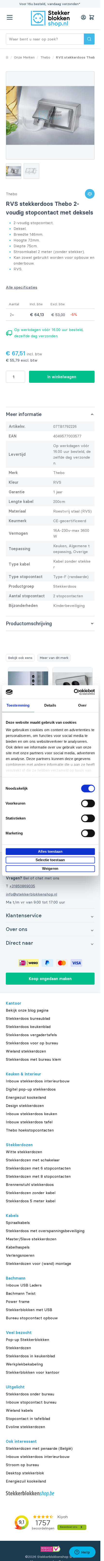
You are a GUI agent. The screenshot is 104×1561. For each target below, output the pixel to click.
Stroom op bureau (22, 1464)
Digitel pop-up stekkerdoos (31, 1089)
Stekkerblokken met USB (29, 1309)
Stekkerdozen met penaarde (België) (39, 1448)
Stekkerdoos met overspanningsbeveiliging (45, 1230)
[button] (50, 915)
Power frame (18, 1301)
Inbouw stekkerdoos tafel (29, 1121)
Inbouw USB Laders (24, 1285)
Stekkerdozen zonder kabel (30, 1192)
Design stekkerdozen (25, 1105)
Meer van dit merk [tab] (54, 658)
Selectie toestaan (50, 860)
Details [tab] (50, 705)
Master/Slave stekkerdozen (31, 1238)
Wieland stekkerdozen (26, 1051)
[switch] (88, 803)
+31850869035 (22, 886)
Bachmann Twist (21, 1293)
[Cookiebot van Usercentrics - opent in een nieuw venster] (73, 692)
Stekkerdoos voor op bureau (32, 1043)
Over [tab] (82, 705)
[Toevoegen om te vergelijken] (90, 194)
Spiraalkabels (18, 1222)
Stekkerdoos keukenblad (28, 1026)
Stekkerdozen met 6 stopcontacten (38, 1168)
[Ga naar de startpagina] (50, 19)
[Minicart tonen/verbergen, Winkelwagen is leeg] (92, 17)
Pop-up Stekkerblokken (27, 1339)
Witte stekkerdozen (24, 1151)
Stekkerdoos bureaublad (28, 1018)
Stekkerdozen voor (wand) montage (38, 1263)
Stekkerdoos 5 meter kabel (30, 1200)
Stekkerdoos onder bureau (30, 1394)
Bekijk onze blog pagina (27, 1010)
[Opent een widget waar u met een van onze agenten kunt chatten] (82, 1553)
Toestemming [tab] (18, 705)
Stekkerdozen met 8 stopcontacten (38, 1176)
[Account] (83, 17)
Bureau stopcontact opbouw (32, 1317)
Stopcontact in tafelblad (28, 1418)
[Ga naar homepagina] (7, 57)
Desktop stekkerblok (25, 1472)
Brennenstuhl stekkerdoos (30, 1184)
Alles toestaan (50, 851)
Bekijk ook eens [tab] (20, 658)
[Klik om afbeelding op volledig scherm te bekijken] (50, 115)
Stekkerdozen (18, 1347)
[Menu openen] (10, 17)
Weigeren (50, 868)
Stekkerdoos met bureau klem (33, 1059)
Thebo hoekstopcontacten (30, 1130)
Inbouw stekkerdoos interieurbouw (38, 1081)
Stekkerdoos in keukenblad (30, 1355)
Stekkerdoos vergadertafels (31, 1034)
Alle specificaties (21, 287)
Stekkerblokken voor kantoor (32, 1372)
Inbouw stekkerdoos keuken (31, 1113)
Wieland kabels (19, 1410)
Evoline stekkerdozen (25, 1426)
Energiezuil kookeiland (26, 1097)
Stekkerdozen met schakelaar (33, 1160)
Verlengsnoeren (20, 1255)
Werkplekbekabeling (24, 1364)
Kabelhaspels (18, 1247)
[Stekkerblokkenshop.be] (50, 1493)
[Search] (89, 39)
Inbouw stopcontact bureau (31, 1402)
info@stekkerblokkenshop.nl (31, 894)
